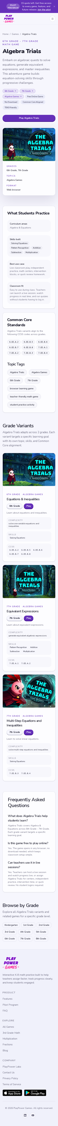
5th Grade (41, 931)
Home (6, 34)
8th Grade (41, 938)
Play (28, 506)
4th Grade (25, 931)
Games (15, 34)
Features (7, 998)
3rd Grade (10, 931)
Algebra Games (12, 96)
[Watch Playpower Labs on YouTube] (33, 1115)
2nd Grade (44, 925)
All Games (8, 1026)
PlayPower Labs (12, 1066)
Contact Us (9, 1072)
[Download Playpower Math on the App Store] (12, 1093)
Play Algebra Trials (29, 118)
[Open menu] (52, 19)
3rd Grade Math (11, 1032)
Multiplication (10, 1038)
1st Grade (28, 925)
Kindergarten (11, 925)
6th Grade (9, 91)
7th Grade (26, 91)
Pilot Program (10, 1004)
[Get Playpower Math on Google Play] (35, 1093)
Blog (5, 1050)
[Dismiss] (54, 6)
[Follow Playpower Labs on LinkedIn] (25, 1115)
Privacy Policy (10, 1078)
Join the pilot (44, 9)
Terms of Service (12, 1084)
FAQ (5, 1010)
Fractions (8, 1044)
